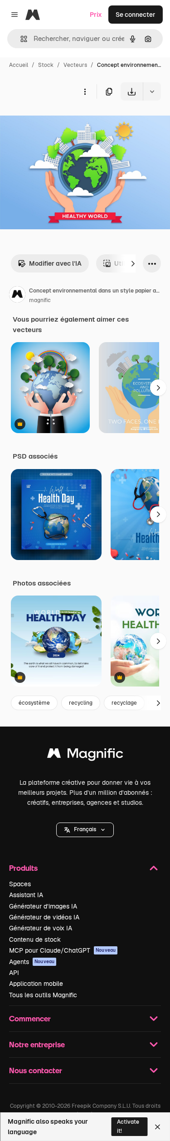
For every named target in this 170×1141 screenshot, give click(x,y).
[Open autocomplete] (20, 38)
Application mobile (36, 983)
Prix (96, 14)
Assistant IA (26, 895)
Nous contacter (35, 1070)
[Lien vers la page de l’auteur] (17, 295)
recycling (80, 703)
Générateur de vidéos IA (44, 917)
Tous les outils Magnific (43, 995)
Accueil (18, 65)
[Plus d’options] (85, 91)
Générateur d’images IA (43, 906)
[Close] (157, 1126)
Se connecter (135, 14)
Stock (45, 65)
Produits (23, 868)
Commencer (30, 1018)
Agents (31, 962)
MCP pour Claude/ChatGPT (62, 950)
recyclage (124, 703)
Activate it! (128, 1126)
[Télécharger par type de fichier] (152, 91)
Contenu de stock (35, 939)
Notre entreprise (37, 1044)
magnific (40, 300)
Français (85, 829)
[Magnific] (85, 755)
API (14, 973)
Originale (59, 121)
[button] (85, 830)
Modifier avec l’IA (55, 263)
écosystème (34, 703)
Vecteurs (75, 65)
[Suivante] (133, 263)
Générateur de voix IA (40, 928)
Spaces (20, 884)
